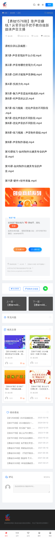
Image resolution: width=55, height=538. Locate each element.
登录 (49, 5)
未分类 (12, 13)
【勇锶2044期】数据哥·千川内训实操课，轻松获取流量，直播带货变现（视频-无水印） (20, 458)
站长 (11, 363)
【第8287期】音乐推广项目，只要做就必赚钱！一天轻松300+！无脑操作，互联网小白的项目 (14, 388)
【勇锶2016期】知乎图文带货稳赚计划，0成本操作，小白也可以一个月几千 (20, 443)
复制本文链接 (32, 289)
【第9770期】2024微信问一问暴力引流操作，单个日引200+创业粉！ (39, 353)
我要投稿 (49, 13)
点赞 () (36, 249)
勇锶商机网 (12, 264)
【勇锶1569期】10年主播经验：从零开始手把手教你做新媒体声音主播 (14, 304)
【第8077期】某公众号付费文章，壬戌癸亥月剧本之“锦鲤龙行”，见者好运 (40, 388)
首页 (5, 13)
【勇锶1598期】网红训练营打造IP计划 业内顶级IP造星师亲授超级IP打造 (41, 304)
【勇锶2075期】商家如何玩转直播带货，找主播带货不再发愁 (20, 448)
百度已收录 (47, 36)
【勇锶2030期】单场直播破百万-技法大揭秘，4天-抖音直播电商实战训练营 (20, 463)
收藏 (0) (21, 249)
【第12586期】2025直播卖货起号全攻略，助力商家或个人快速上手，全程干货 (14, 353)
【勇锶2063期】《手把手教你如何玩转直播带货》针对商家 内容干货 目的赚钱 (20, 453)
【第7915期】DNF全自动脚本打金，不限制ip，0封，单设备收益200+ (20, 438)
